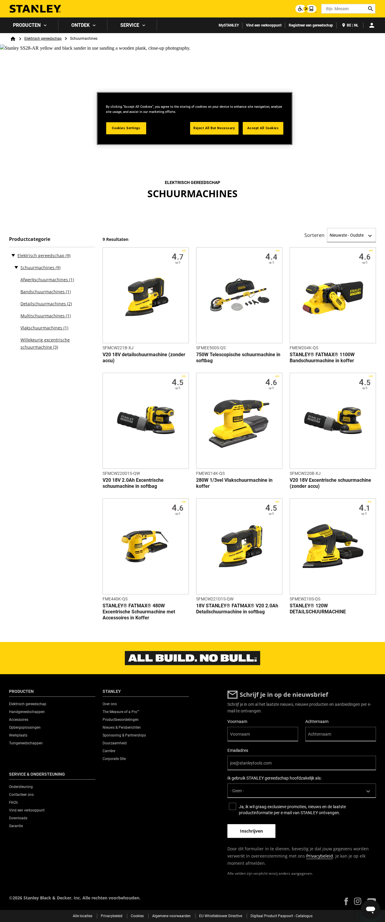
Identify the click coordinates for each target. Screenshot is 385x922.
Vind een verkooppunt (264, 25)
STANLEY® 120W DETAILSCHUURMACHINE (318, 609)
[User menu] (371, 25)
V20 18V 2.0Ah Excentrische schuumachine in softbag (133, 483)
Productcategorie (29, 239)
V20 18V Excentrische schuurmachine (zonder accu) (330, 483)
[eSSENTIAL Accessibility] (305, 8)
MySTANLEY (229, 25)
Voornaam (237, 721)
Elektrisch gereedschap (43, 38)
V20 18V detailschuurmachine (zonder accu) (144, 357)
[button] (346, 901)
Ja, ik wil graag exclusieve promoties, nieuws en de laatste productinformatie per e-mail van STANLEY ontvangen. (292, 809)
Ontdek (80, 25)
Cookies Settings (126, 128)
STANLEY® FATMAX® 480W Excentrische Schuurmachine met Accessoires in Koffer (139, 612)
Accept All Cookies (263, 128)
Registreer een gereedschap (311, 25)
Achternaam (316, 721)
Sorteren (314, 235)
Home (13, 39)
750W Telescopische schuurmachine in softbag (238, 357)
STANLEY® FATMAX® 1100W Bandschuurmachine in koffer (322, 357)
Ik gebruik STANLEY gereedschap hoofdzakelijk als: (274, 778)
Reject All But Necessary (214, 128)
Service (129, 25)
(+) (16, 267)
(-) (13, 255)
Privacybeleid (319, 856)
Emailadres (237, 750)
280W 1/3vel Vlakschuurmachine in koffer (234, 483)
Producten (27, 25)
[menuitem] (29, 25)
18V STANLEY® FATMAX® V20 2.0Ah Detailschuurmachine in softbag (237, 609)
